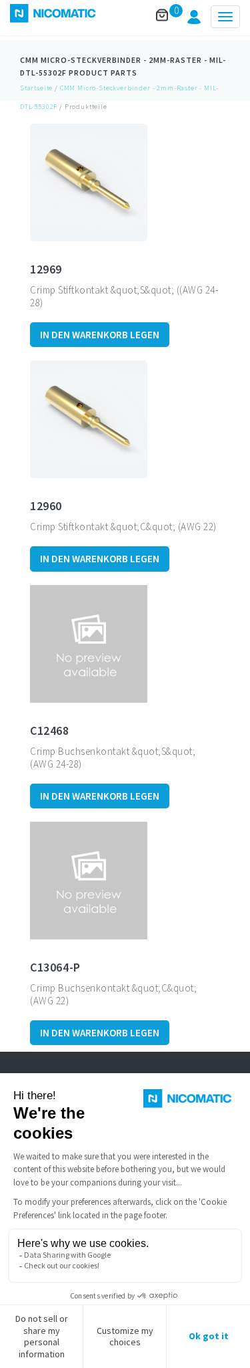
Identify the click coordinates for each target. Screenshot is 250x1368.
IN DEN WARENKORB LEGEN (99, 334)
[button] (194, 20)
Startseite (36, 88)
